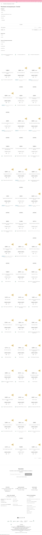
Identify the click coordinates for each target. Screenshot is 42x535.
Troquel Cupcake (34, 399)
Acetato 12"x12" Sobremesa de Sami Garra (21, 198)
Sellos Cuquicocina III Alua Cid (7, 324)
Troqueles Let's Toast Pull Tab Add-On (21, 274)
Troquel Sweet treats (21, 399)
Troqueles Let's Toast (34, 274)
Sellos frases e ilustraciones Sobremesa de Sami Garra (34, 149)
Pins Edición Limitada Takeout (34, 72)
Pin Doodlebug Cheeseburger (34, 375)
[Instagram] (20, 518)
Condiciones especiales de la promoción (17, 505)
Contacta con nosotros (15, 500)
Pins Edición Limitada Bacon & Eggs (34, 123)
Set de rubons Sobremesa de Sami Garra (21, 148)
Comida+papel (3, 46)
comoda (2, 37)
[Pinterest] (24, 518)
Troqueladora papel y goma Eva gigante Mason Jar (34, 199)
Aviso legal (28, 510)
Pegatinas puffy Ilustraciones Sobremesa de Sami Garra (34, 98)
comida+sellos (3, 50)
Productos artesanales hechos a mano (6, 14)
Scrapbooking (3, 10)
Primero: (33, 29)
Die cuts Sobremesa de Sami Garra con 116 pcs (7, 123)
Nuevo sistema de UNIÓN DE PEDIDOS (31, 501)
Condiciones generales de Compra (31, 509)
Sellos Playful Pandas (34, 324)
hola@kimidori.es (4, 505)
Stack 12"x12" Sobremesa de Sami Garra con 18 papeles (7, 274)
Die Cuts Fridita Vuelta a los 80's (7, 449)
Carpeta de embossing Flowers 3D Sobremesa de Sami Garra (7, 149)
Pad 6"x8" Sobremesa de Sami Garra (34, 223)
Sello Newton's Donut (8, 375)
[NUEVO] (7, 119)
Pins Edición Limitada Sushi (21, 123)
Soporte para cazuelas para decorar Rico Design (20, 325)
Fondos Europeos (29, 500)
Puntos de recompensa (29, 505)
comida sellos (3, 48)
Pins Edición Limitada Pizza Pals (7, 97)
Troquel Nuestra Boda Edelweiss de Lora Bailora (7, 73)
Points (2, 12)
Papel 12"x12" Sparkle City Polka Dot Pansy (7, 400)
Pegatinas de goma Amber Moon (7, 424)
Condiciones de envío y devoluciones (31, 506)
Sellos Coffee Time (7, 299)
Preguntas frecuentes (15, 504)
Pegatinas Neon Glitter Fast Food (7, 198)
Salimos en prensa (15, 501)
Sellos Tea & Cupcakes (21, 299)
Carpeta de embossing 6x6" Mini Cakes (34, 424)
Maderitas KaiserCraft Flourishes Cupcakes (7, 249)
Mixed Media (3, 16)
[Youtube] (18, 518)
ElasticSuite (8, 534)
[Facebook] (22, 518)
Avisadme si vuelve (21, 100)
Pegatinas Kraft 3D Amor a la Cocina (21, 424)
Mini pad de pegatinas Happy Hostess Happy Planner (34, 350)
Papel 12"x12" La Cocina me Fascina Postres (34, 449)
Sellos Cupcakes (21, 375)
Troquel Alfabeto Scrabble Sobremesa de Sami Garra (7, 224)
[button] (9, 77)
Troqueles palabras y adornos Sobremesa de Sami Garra (21, 224)
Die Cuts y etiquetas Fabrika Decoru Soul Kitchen (34, 300)
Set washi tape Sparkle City (21, 72)
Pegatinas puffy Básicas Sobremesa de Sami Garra (21, 98)
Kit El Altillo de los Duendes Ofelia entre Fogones (21, 449)
